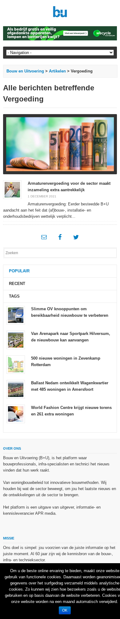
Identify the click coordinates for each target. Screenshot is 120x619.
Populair (19, 271)
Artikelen (57, 71)
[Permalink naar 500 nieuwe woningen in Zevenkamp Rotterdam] (15, 364)
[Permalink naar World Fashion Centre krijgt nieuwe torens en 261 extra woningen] (15, 413)
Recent (17, 283)
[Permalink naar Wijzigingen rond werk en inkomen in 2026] (60, 144)
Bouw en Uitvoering (25, 71)
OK (64, 610)
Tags (14, 296)
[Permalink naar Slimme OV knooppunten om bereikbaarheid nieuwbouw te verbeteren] (15, 315)
